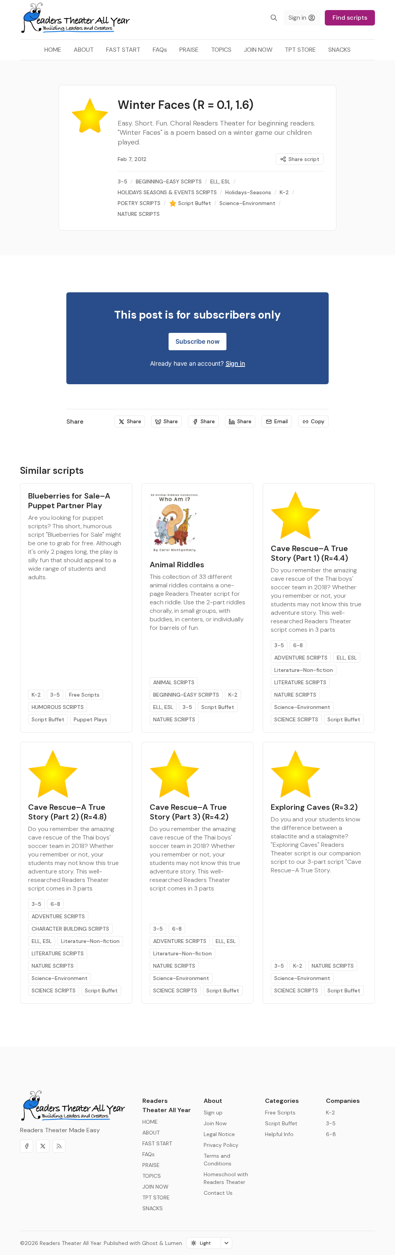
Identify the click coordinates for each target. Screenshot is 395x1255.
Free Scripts (84, 694)
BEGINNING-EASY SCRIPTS (186, 694)
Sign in (235, 363)
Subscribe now (197, 341)
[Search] (274, 18)
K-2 (36, 694)
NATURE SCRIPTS (174, 719)
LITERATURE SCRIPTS (300, 682)
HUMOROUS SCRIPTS (58, 707)
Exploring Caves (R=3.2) (314, 807)
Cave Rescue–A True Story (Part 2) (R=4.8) (67, 812)
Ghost (150, 1243)
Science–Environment (302, 707)
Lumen (173, 1243)
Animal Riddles (177, 565)
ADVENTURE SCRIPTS (300, 657)
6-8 (298, 645)
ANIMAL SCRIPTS (173, 682)
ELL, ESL (163, 707)
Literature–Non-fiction (303, 670)
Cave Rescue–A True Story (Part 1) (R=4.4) (309, 553)
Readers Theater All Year (70, 1243)
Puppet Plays (90, 719)
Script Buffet (48, 719)
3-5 (55, 694)
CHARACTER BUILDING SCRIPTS (70, 928)
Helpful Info (279, 1134)
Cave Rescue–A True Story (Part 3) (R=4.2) (189, 812)
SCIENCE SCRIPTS (296, 719)
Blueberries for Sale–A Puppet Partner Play (69, 500)
